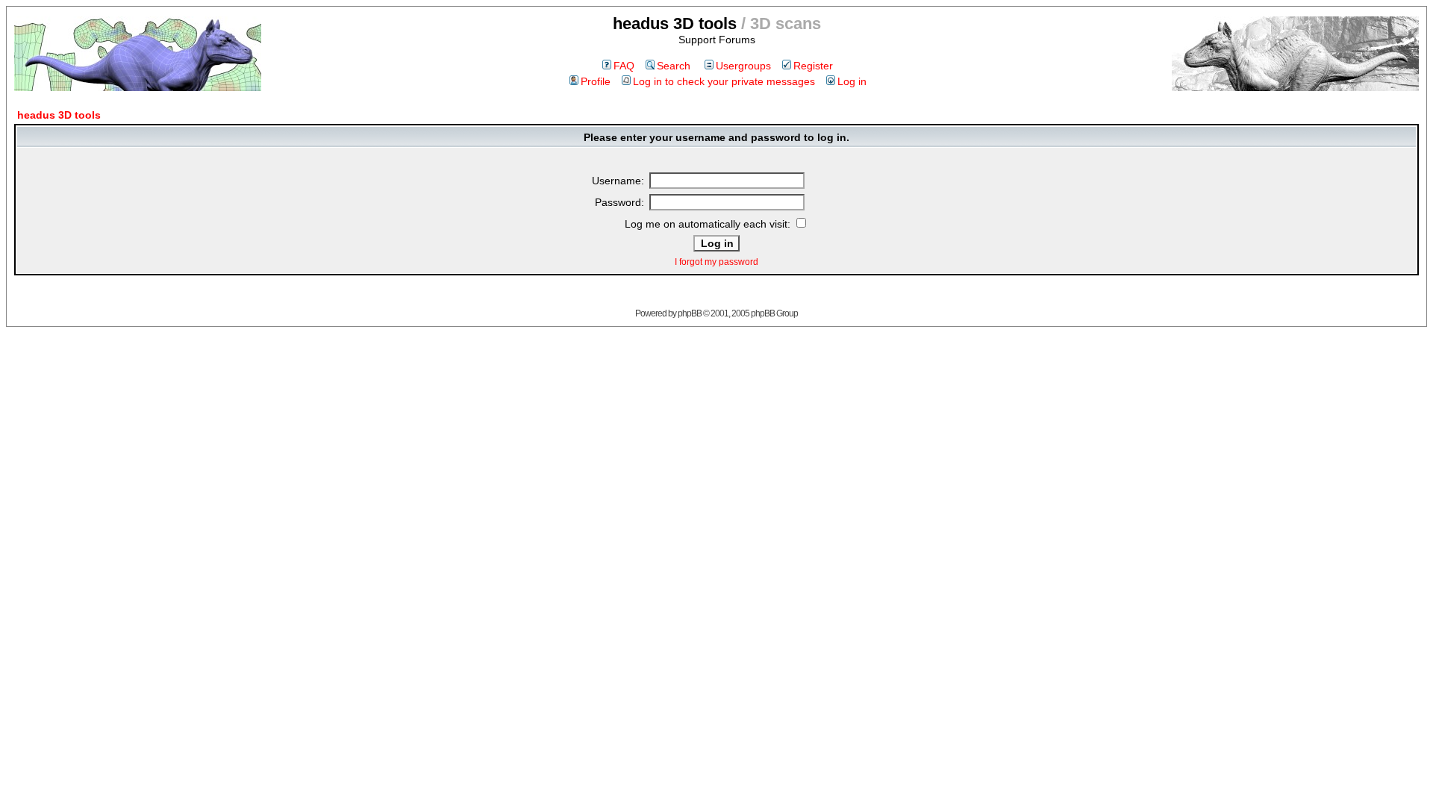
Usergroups (743, 66)
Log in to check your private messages (724, 81)
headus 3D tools (59, 115)
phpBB (690, 313)
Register (813, 66)
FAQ (624, 66)
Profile (596, 81)
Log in (852, 81)
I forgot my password (716, 262)
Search (673, 66)
